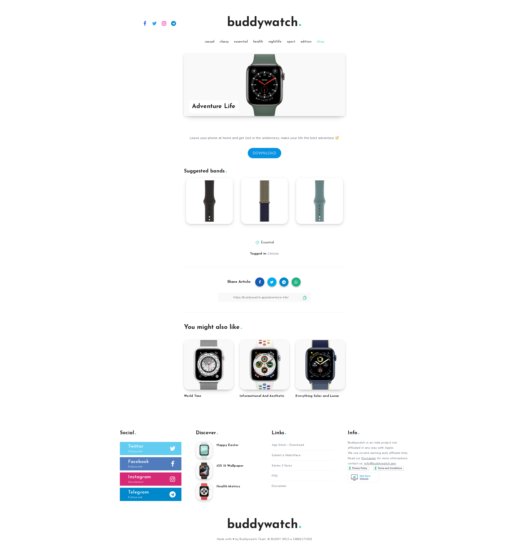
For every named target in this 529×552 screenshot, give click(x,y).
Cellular (273, 254)
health (258, 41)
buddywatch (262, 23)
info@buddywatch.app (380, 463)
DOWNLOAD (264, 153)
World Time (192, 396)
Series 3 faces (282, 466)
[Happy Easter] (204, 450)
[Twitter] (154, 23)
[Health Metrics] (204, 491)
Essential (267, 242)
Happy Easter (228, 445)
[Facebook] (145, 23)
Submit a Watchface (286, 455)
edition (306, 41)
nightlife (275, 41)
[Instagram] (164, 23)
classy (224, 41)
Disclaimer (279, 486)
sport (291, 41)
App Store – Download (288, 445)
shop (320, 41)
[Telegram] (174, 23)
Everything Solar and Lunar (317, 396)
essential (241, 41)
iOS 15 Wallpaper (230, 466)
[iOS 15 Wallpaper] (204, 471)
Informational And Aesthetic (262, 396)
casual (209, 41)
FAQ (275, 476)
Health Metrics (228, 486)
